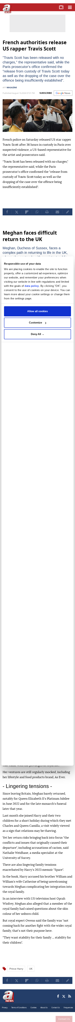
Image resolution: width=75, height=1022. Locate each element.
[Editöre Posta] (67, 216)
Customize (35, 322)
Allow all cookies (37, 311)
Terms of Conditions (19, 1011)
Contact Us (64, 1018)
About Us (44, 1011)
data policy (32, 285)
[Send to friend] (57, 216)
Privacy (5, 1011)
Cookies (34, 1011)
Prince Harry (16, 972)
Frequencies (68, 1011)
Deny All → (37, 334)
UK (30, 972)
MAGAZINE (12, 92)
